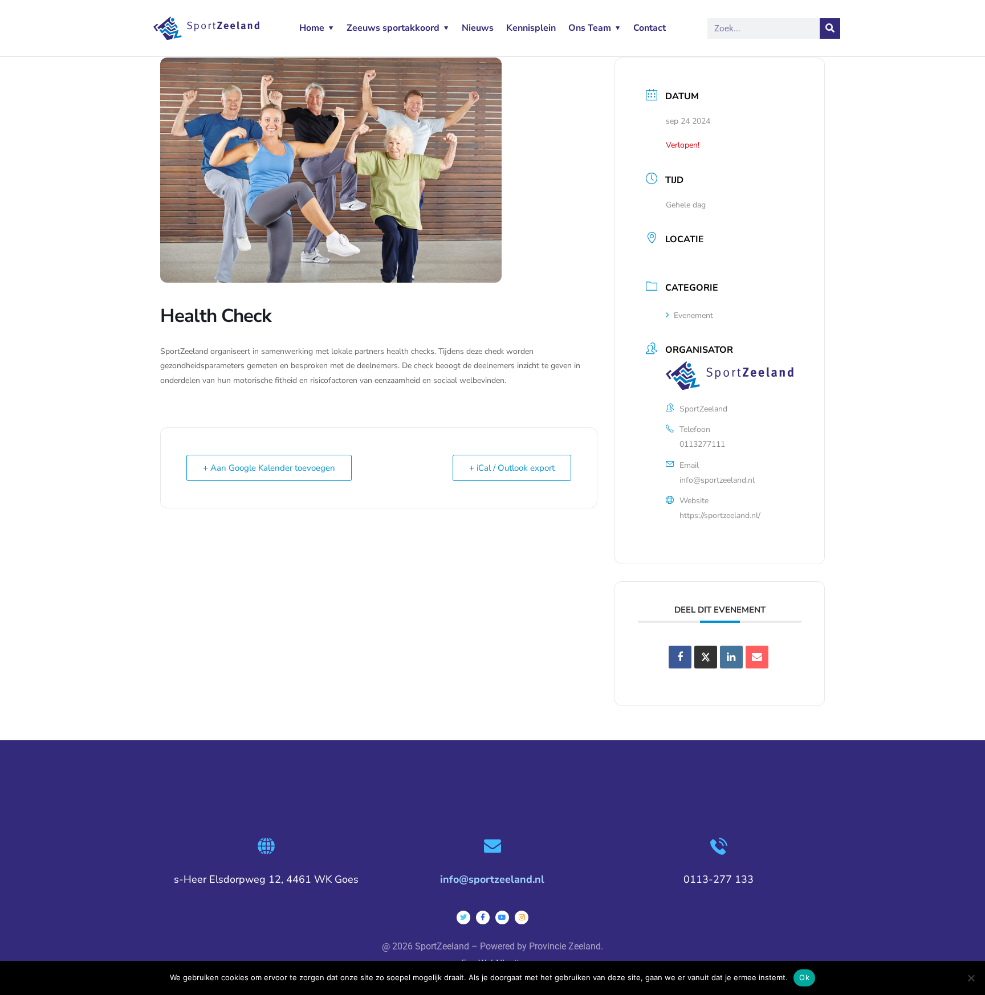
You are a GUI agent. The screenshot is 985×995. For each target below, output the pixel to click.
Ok (804, 977)
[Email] (757, 657)
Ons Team (589, 28)
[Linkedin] (731, 657)
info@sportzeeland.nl (717, 480)
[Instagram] (521, 917)
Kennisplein (531, 28)
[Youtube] (502, 917)
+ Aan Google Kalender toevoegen (269, 468)
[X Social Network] (705, 657)
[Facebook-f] (483, 917)
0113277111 (702, 444)
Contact (649, 28)
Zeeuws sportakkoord (393, 28)
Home (311, 28)
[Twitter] (463, 917)
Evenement (693, 315)
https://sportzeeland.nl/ (719, 515)
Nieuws (478, 28)
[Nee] (970, 978)
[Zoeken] (830, 28)
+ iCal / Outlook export (512, 468)
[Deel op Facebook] (680, 657)
